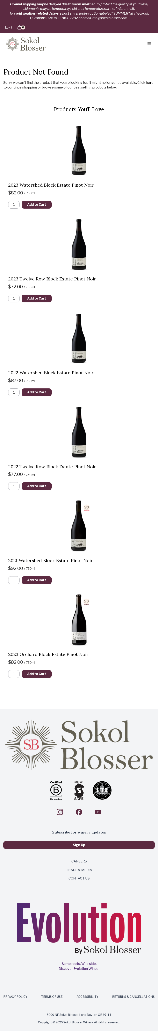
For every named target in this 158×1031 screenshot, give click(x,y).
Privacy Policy (15, 996)
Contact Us (79, 878)
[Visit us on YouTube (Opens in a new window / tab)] (98, 812)
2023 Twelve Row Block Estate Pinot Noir (52, 279)
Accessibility (87, 996)
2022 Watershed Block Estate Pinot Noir (51, 372)
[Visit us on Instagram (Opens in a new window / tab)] (59, 812)
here (149, 83)
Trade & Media (79, 870)
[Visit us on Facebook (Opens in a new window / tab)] (79, 812)
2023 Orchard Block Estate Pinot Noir (48, 654)
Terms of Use (52, 996)
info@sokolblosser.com (109, 18)
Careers (79, 861)
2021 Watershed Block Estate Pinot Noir (50, 560)
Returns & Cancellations (133, 996)
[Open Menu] (147, 43)
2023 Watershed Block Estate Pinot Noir (51, 185)
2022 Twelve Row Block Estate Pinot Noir (52, 467)
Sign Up (79, 845)
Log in (9, 27)
